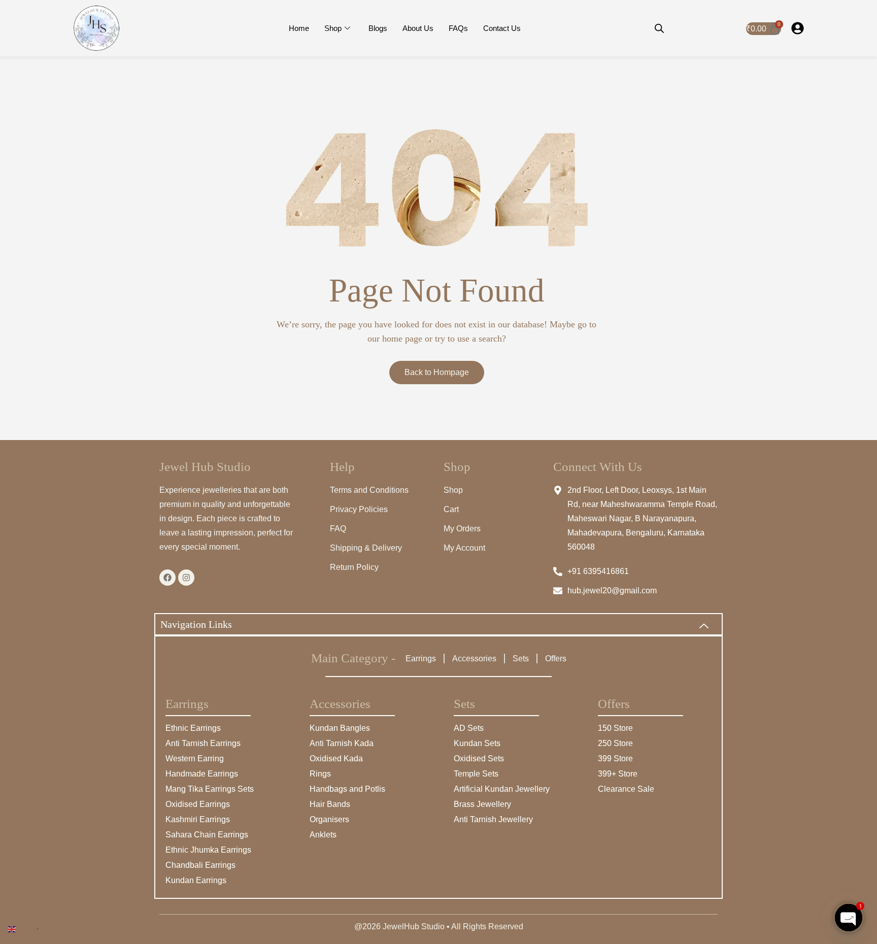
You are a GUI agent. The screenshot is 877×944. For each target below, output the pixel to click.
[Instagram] (186, 577)
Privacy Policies (359, 509)
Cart (451, 509)
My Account (464, 548)
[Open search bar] (659, 28)
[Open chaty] (848, 917)
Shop (333, 28)
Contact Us (502, 28)
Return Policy (354, 567)
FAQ (338, 528)
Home (299, 28)
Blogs (377, 28)
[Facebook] (167, 577)
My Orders (462, 528)
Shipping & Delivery (366, 548)
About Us (417, 28)
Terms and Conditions (369, 490)
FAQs (458, 28)
